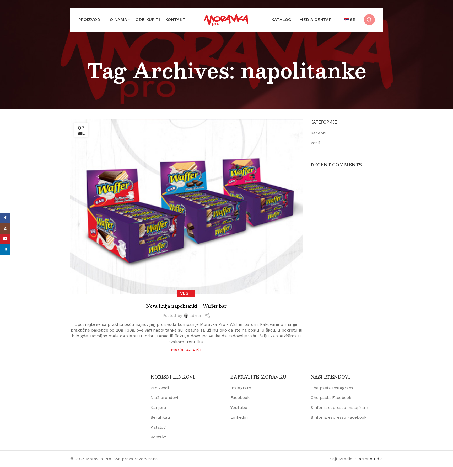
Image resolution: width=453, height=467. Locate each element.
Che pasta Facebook (331, 397)
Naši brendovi (164, 397)
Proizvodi (159, 387)
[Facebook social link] (5, 218)
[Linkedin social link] (5, 249)
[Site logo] (226, 19)
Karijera (158, 407)
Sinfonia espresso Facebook (338, 417)
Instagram (240, 387)
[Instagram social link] (5, 228)
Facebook (240, 397)
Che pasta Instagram (332, 387)
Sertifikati (160, 417)
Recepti (318, 132)
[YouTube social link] (5, 239)
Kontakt (158, 436)
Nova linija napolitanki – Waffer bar (186, 305)
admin (196, 315)
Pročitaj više (186, 350)
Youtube (238, 407)
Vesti (186, 293)
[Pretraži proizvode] (369, 19)
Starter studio (369, 458)
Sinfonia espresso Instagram (339, 407)
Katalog (158, 427)
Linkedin (239, 417)
